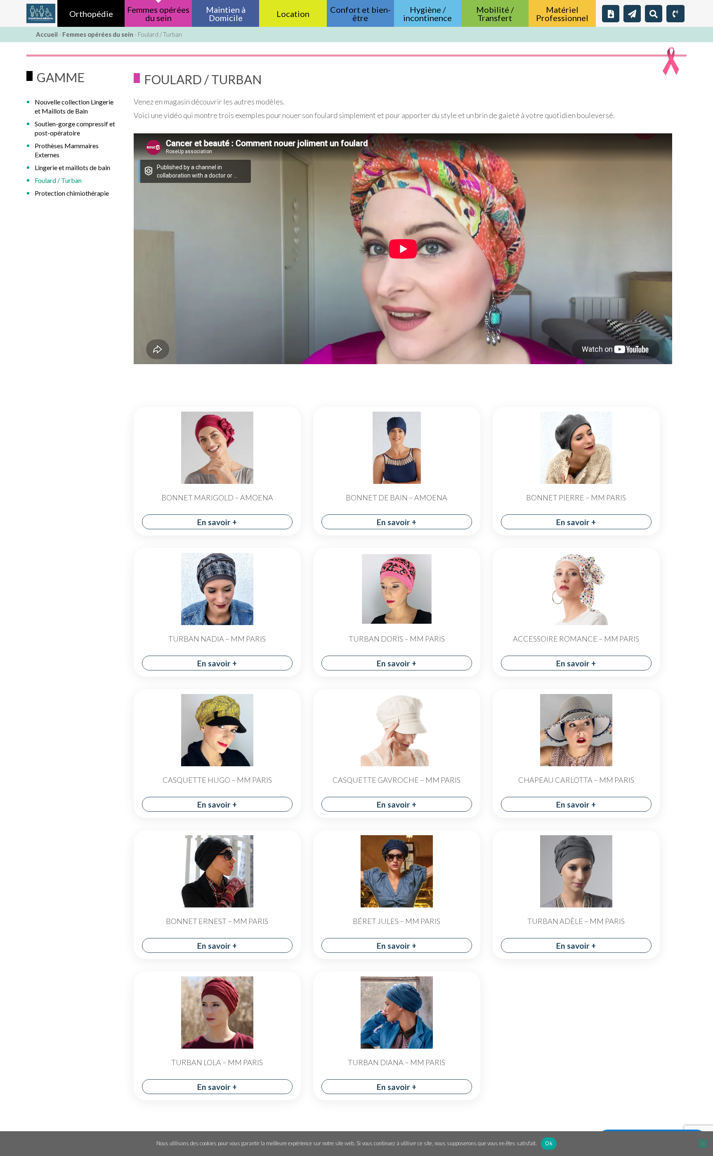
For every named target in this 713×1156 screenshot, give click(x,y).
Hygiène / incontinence (427, 14)
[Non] (703, 1143)
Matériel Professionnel (562, 14)
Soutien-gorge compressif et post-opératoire (75, 128)
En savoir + (217, 522)
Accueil (47, 34)
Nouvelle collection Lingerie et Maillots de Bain (74, 106)
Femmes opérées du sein (158, 14)
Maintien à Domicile (226, 14)
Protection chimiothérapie (72, 193)
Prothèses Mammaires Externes (67, 150)
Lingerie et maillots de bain (72, 167)
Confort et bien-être (360, 14)
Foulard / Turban (58, 180)
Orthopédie (91, 14)
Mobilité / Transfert (495, 14)
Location (292, 14)
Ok (548, 1143)
